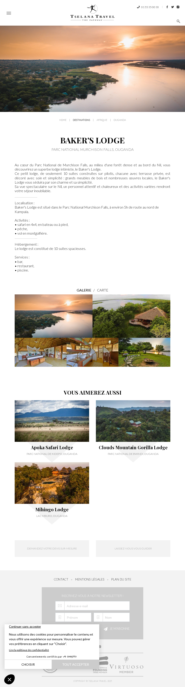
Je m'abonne (119, 629)
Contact (61, 579)
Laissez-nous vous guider (133, 548)
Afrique (102, 120)
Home (62, 120)
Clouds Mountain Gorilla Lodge (133, 447)
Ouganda (120, 120)
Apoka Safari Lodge (52, 447)
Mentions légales (89, 579)
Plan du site (121, 579)
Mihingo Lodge (52, 509)
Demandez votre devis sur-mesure (52, 548)
